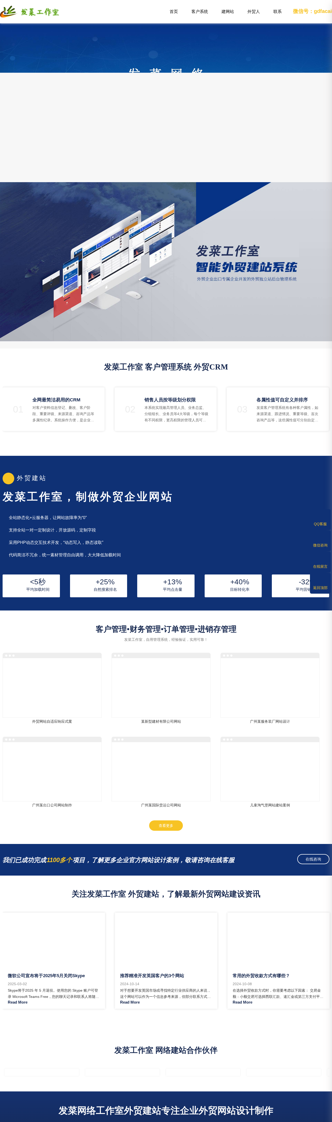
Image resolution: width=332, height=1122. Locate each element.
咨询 (293, 1116)
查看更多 (166, 825)
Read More (17, 1002)
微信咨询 (320, 545)
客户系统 (199, 15)
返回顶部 (320, 588)
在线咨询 (313, 859)
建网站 (230, 15)
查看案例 (38, 688)
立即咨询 (66, 688)
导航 (44, 1116)
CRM (127, 1116)
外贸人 (253, 15)
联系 (280, 15)
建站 (210, 1116)
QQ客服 (320, 524)
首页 (174, 11)
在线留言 (320, 566)
